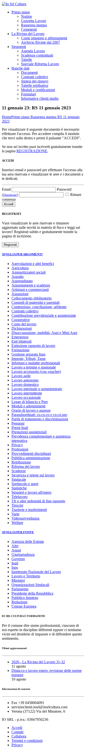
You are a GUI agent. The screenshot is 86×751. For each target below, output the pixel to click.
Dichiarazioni (21, 328)
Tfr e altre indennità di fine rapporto (38, 501)
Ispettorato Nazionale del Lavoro (36, 572)
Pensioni (17, 423)
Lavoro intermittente (26, 393)
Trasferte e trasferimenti (29, 510)
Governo (18, 559)
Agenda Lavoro (33, 51)
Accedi (16, 728)
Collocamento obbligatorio (31, 298)
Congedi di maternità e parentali (35, 302)
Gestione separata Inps (28, 354)
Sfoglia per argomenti (22, 254)
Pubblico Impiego (24, 598)
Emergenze (19, 337)
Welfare (17, 523)
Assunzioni (19, 294)
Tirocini (17, 505)
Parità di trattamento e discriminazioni (39, 419)
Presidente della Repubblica (32, 593)
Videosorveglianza (25, 518)
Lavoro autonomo (24, 380)
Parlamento (19, 589)
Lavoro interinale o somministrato (36, 389)
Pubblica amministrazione (30, 458)
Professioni (19, 449)
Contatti (17, 732)
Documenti (29, 72)
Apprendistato (22, 281)
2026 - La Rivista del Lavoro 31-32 (38, 662)
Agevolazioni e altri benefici (32, 264)
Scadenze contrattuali (37, 55)
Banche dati (20, 68)
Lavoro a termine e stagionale (33, 367)
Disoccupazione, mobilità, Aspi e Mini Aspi (44, 333)
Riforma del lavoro (25, 466)
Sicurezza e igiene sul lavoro (32, 475)
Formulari (28, 94)
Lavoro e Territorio (25, 576)
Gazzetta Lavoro (33, 21)
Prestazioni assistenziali (29, 432)
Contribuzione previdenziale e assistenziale (43, 315)
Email (6, 189)
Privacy (17, 445)
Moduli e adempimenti (28, 406)
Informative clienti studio (40, 98)
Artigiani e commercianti (30, 289)
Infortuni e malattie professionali (35, 363)
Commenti (29, 29)
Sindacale (18, 479)
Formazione (20, 350)
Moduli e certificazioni (38, 90)
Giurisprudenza (23, 554)
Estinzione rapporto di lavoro (33, 346)
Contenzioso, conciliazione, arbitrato (38, 307)
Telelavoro (19, 497)
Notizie (26, 16)
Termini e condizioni (27, 741)
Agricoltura (20, 268)
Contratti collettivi (34, 77)
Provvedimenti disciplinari (31, 454)
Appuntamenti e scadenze (30, 285)
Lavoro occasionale (26, 397)
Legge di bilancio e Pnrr (29, 402)
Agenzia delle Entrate (27, 542)
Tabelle (26, 60)
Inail (14, 563)
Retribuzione (21, 462)
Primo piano (20, 12)
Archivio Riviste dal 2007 (40, 42)
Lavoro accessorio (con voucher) (36, 372)
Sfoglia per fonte (18, 532)
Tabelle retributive (34, 85)
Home (6, 117)
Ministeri (18, 580)
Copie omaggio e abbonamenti (44, 38)
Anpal (16, 550)
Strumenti (18, 47)
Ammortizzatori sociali (28, 272)
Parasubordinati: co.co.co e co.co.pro (39, 415)
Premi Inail (19, 428)
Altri (14, 546)
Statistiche (19, 488)
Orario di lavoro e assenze (31, 410)
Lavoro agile (21, 376)
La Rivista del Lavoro (27, 34)
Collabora (18, 736)
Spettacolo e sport (24, 484)
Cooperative (20, 320)
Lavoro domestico (25, 384)
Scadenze (18, 471)
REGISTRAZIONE (31, 151)
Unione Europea (23, 606)
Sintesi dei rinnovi (34, 81)
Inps (14, 567)
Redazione (19, 602)
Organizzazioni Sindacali (30, 585)
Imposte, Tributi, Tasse (28, 359)
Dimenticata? (10, 195)
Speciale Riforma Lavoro (40, 64)
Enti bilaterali (21, 341)
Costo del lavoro (23, 324)
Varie (15, 514)
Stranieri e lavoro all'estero (31, 492)
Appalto (17, 277)
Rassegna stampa (34, 25)
